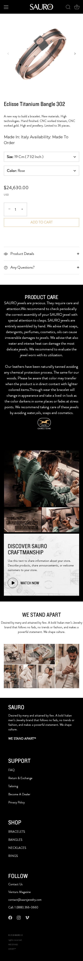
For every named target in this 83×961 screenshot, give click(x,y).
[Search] (68, 7)
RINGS (13, 856)
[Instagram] (19, 917)
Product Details (22, 253)
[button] (8, 53)
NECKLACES (17, 848)
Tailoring (13, 786)
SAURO (17, 935)
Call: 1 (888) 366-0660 (23, 907)
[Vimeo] (27, 917)
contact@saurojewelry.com (25, 899)
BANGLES (15, 840)
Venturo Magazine (19, 892)
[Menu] (6, 7)
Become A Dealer (19, 794)
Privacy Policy (16, 802)
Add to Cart (41, 222)
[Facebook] (10, 917)
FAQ (11, 770)
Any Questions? (22, 267)
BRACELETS (16, 831)
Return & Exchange (20, 778)
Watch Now (29, 583)
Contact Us (15, 884)
